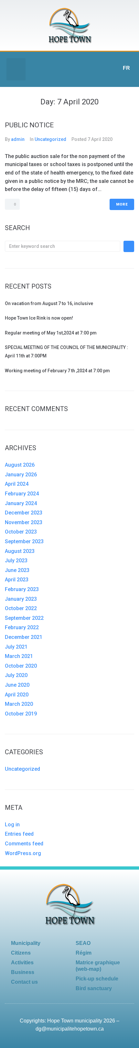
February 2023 (22, 589)
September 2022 (24, 618)
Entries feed (19, 834)
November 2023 (23, 522)
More (122, 204)
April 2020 (16, 695)
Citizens (21, 953)
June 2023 (17, 570)
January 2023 (21, 599)
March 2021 (19, 656)
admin (18, 139)
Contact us (24, 982)
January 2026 (21, 474)
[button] (16, 69)
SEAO (83, 943)
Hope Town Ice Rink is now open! (39, 318)
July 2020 (16, 675)
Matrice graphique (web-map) (98, 966)
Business (22, 972)
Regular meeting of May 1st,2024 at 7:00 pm (51, 332)
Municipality (25, 943)
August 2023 (20, 551)
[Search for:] (62, 246)
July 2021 (16, 647)
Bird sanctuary (94, 988)
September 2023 (24, 541)
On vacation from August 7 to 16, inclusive (49, 303)
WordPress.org (23, 853)
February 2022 (22, 627)
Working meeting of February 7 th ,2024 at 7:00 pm (57, 370)
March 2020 (19, 704)
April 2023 (16, 580)
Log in (12, 824)
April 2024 (16, 484)
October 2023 (21, 532)
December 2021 (23, 637)
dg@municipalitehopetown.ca (70, 1029)
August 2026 (20, 465)
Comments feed (24, 844)
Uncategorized (50, 139)
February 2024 (22, 494)
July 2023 (16, 560)
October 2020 (21, 666)
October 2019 (21, 714)
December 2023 (23, 513)
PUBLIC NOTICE (29, 125)
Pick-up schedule (97, 978)
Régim (83, 953)
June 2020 (17, 685)
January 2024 (21, 503)
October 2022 (21, 608)
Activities (22, 962)
